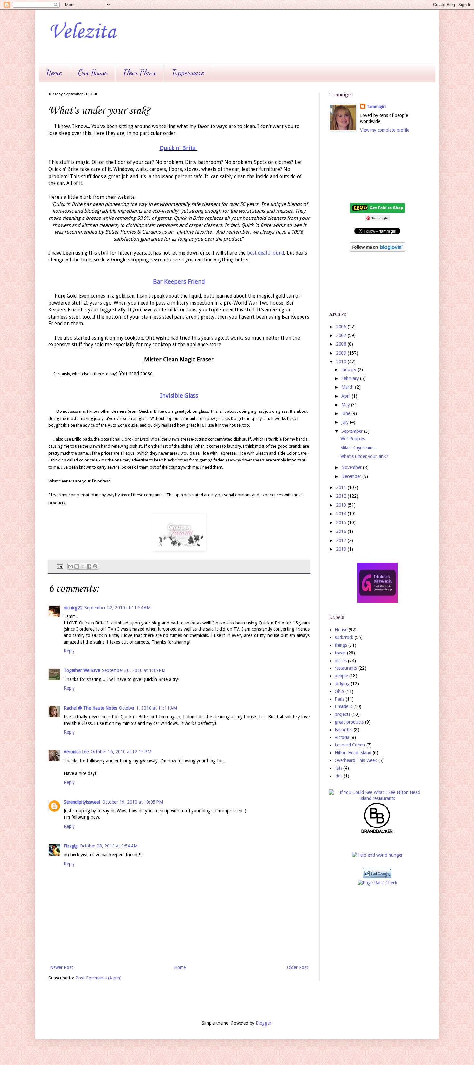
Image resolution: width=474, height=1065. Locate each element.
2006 (342, 326)
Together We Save (82, 670)
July (345, 422)
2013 (342, 505)
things (341, 645)
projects (342, 714)
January (349, 369)
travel (340, 652)
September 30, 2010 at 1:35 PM (133, 670)
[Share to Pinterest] (95, 566)
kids (338, 775)
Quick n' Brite (178, 148)
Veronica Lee (76, 751)
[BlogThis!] (77, 566)
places (341, 660)
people (341, 675)
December (351, 476)
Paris (339, 699)
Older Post (297, 967)
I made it (343, 706)
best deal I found (265, 253)
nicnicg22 (73, 607)
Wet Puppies (352, 438)
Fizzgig (71, 845)
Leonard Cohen (350, 744)
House (341, 629)
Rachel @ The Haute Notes (90, 708)
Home (54, 72)
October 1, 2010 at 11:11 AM (148, 708)
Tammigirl (376, 106)
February (350, 378)
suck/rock (344, 637)
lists (338, 768)
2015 (342, 522)
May (346, 404)
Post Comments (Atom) (98, 977)
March (348, 387)
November (352, 467)
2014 (342, 513)
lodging (342, 683)
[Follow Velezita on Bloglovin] (377, 250)
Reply (69, 650)
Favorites (343, 729)
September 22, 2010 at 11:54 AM (117, 607)
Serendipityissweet (82, 802)
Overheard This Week (356, 760)
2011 (342, 487)
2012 (342, 496)
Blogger (263, 1023)
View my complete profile (384, 130)
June (346, 413)
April (346, 396)
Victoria (342, 737)
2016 (342, 531)
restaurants (346, 668)
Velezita (82, 32)
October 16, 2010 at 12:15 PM (121, 751)
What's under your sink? (364, 456)
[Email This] (70, 566)
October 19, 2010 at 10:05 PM (132, 802)
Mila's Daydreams (357, 447)
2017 (342, 540)
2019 (342, 549)
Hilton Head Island (353, 752)
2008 (342, 344)
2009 (342, 353)
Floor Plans (139, 72)
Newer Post (61, 967)
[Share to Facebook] (89, 566)
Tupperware (188, 72)
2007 (342, 335)
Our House (92, 72)
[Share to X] (83, 566)
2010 (342, 361)
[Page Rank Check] (377, 882)
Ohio (339, 691)
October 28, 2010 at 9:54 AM (109, 845)
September (352, 431)
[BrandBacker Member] (377, 832)
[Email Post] (59, 566)
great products (349, 722)
